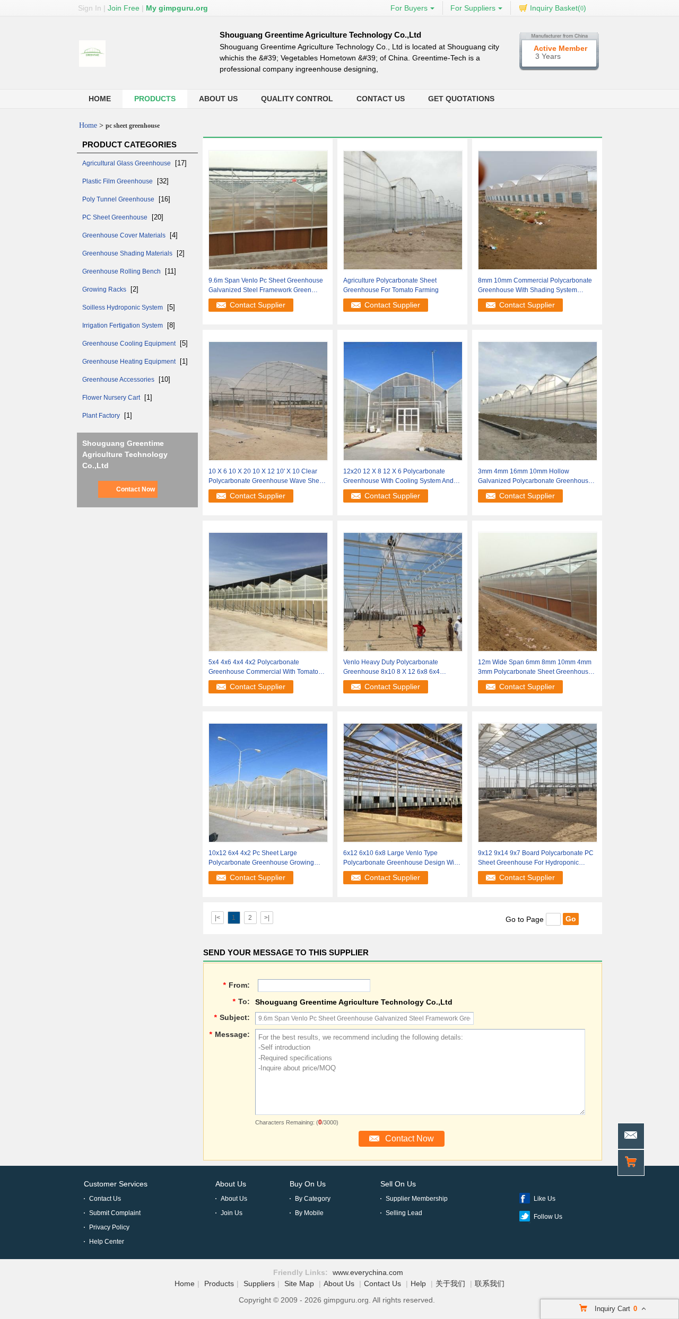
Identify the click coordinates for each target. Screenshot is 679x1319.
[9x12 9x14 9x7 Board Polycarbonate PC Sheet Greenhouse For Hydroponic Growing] (537, 782)
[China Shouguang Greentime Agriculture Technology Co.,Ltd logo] (92, 67)
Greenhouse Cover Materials (124, 235)
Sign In (89, 8)
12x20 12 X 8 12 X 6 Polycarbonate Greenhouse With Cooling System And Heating (398, 477)
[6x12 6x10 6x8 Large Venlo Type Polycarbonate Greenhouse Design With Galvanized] (403, 782)
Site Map (299, 1283)
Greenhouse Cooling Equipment (129, 343)
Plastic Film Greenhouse (118, 181)
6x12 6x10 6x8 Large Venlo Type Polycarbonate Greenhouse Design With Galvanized (401, 858)
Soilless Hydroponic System (123, 307)
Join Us (231, 1213)
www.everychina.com (368, 1272)
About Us (218, 98)
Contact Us (380, 98)
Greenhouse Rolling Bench (122, 271)
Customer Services (115, 1184)
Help (418, 1283)
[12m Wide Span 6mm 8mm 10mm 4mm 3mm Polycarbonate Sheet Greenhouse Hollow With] (537, 591)
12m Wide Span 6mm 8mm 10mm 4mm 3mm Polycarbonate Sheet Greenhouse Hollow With (535, 667)
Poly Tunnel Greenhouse (119, 199)
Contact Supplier (257, 305)
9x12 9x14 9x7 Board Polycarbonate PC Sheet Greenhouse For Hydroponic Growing (536, 858)
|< (217, 917)
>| (266, 917)
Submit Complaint (115, 1213)
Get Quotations (461, 98)
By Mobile (309, 1213)
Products (155, 98)
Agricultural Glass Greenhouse (127, 163)
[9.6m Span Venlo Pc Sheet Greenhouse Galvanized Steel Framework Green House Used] (268, 209)
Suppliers (259, 1283)
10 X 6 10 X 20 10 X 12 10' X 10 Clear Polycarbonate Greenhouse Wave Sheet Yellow (266, 477)
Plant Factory (101, 415)
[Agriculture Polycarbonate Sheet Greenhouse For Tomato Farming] (403, 209)
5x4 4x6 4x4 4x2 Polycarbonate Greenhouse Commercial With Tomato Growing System (263, 667)
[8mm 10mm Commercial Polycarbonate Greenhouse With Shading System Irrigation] (537, 209)
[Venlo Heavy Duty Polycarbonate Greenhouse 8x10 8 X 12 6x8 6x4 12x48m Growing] (403, 591)
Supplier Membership (417, 1198)
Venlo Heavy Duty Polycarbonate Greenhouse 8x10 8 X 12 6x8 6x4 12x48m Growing (391, 667)
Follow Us (548, 1216)
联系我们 (489, 1283)
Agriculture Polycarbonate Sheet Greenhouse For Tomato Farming (391, 285)
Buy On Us (308, 1184)
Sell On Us (398, 1184)
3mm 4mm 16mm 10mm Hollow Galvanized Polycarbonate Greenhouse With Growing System (535, 477)
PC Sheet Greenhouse (115, 217)
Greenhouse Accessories (119, 379)
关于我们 (450, 1283)
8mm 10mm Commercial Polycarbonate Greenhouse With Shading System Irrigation (535, 286)
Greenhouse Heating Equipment (129, 361)
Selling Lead (404, 1213)
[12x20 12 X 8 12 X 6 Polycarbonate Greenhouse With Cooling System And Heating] (403, 400)
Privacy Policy (109, 1227)
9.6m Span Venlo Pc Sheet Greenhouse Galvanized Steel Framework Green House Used (265, 286)
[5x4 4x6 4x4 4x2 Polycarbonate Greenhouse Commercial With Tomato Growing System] (268, 591)
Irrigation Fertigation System (123, 325)
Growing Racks (105, 289)
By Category (312, 1198)
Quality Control (297, 98)
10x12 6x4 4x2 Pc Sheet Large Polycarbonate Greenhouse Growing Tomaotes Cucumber (261, 858)
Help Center (106, 1241)
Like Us (544, 1198)
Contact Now (135, 489)
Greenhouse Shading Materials (128, 253)
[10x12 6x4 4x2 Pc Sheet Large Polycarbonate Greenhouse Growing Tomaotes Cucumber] (268, 782)
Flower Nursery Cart (112, 397)
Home (100, 98)
